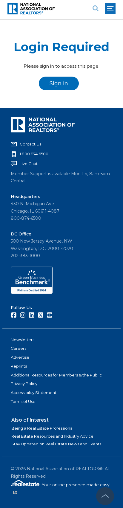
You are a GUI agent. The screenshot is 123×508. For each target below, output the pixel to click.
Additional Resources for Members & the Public (56, 375)
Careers (18, 348)
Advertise (20, 357)
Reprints (19, 366)
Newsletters (22, 339)
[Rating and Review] (32, 292)
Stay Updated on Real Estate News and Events (56, 443)
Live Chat (29, 163)
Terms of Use (23, 401)
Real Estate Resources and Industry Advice (52, 436)
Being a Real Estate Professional (42, 428)
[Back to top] (105, 496)
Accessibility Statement (33, 392)
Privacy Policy (24, 383)
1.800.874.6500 (34, 153)
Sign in (59, 83)
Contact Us (30, 144)
